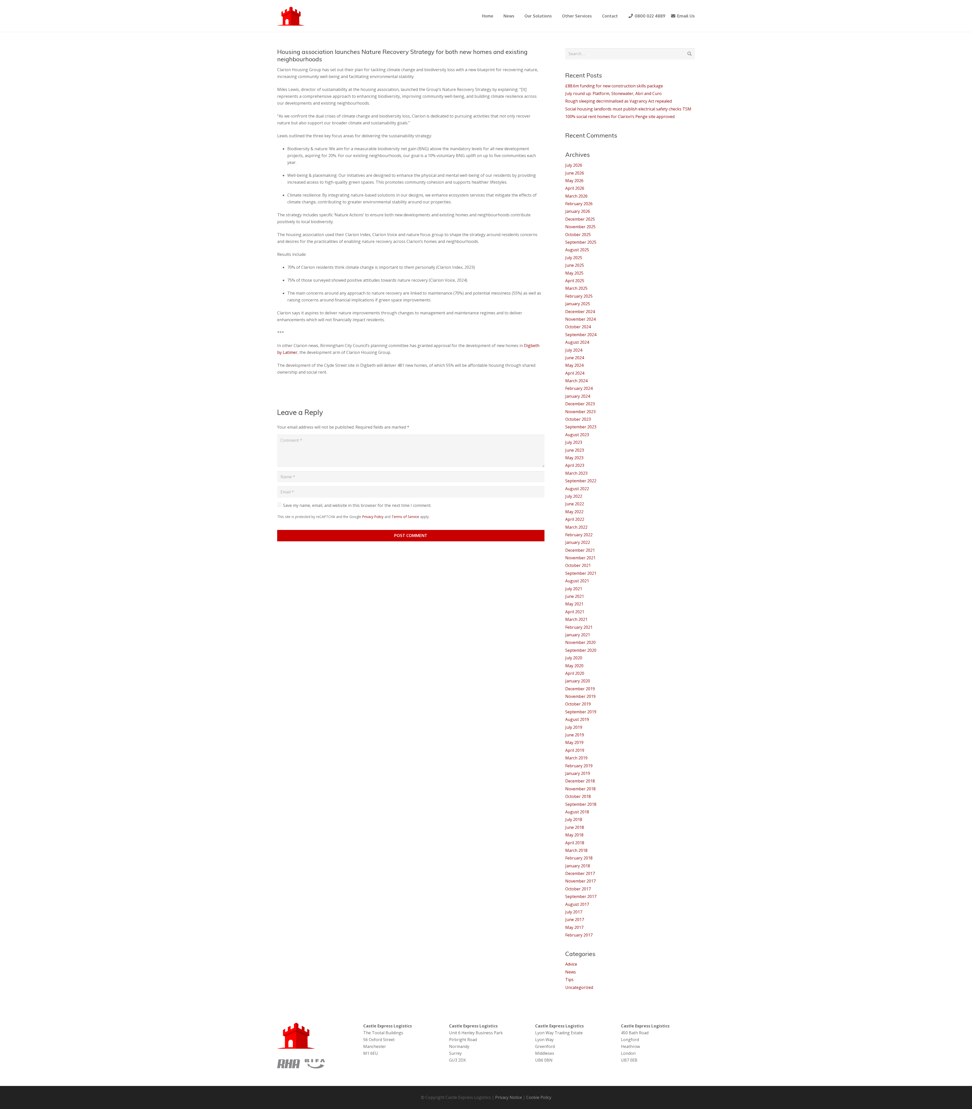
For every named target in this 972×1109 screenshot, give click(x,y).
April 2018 (574, 843)
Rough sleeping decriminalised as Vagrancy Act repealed (618, 101)
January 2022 (577, 542)
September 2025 (580, 242)
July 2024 (573, 350)
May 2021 (574, 604)
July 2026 (573, 165)
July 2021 (573, 588)
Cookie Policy (538, 1097)
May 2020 (574, 665)
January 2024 (577, 396)
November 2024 (580, 319)
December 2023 (580, 404)
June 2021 (574, 596)
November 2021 (580, 558)
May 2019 (574, 742)
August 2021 (577, 581)
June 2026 (574, 173)
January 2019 (577, 773)
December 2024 (580, 311)
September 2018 (580, 804)
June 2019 (574, 735)
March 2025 (576, 288)
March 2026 (576, 196)
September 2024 (580, 334)
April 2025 (574, 280)
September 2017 (580, 896)
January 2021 (577, 635)
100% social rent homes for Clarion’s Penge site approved (620, 116)
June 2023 (574, 450)
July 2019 (573, 727)
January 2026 (577, 211)
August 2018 (577, 812)
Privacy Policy (372, 516)
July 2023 (573, 442)
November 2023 (580, 411)
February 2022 (579, 535)
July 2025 (573, 257)
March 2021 (576, 619)
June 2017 (574, 919)
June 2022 (574, 504)
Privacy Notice (508, 1097)
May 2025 (574, 273)
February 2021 (579, 627)
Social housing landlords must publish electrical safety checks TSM (628, 109)
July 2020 (573, 658)
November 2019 (580, 696)
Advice (571, 964)
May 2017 (574, 927)
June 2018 (574, 827)
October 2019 (578, 704)
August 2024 (577, 342)
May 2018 (574, 835)
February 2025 (579, 296)
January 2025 (577, 304)
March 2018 (576, 850)
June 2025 (574, 265)
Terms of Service (405, 516)
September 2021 (580, 573)
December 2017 (580, 873)
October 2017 (578, 889)
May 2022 (574, 511)
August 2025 (577, 250)
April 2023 (574, 465)
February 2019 (579, 766)
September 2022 (580, 481)
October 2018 (578, 796)
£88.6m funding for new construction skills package (614, 86)
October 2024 (578, 327)
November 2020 (580, 642)
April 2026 (574, 188)
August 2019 (577, 719)
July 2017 (573, 912)
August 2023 (577, 434)
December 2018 (580, 781)
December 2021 (580, 550)
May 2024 (574, 365)
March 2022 (576, 527)
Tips (569, 979)
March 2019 (576, 758)
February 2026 (579, 203)
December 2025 (580, 219)
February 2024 (579, 388)
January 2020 (577, 681)
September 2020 (580, 650)
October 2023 (578, 419)
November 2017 (580, 881)
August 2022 (577, 488)
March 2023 (576, 473)
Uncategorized (579, 987)
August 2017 (577, 904)
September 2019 (580, 712)
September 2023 (580, 427)
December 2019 (580, 689)
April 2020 (574, 673)
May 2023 (574, 458)
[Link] (291, 16)
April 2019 (574, 750)
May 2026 (574, 180)
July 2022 (573, 496)
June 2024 (574, 357)
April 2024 (574, 373)
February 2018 (579, 858)
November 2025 (580, 227)
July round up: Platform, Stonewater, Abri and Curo (613, 93)
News (570, 972)
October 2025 (578, 234)
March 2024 (576, 381)
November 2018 (580, 789)
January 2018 (577, 866)
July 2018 (573, 819)
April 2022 (574, 519)
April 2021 (574, 612)
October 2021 (578, 565)
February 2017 (579, 935)
